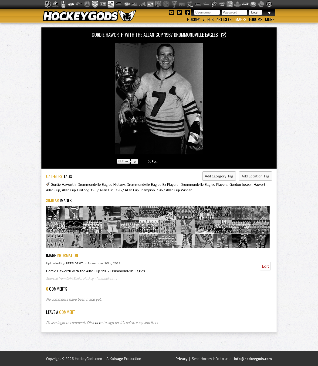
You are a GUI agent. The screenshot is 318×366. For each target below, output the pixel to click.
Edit (265, 266)
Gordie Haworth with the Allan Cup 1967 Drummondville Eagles (156, 34)
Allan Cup (53, 190)
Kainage (116, 358)
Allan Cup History (75, 190)
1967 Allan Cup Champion (135, 190)
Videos (208, 19)
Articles (224, 19)
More (269, 19)
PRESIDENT (74, 263)
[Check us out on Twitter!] (180, 12)
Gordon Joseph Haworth (248, 184)
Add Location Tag (255, 176)
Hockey (193, 19)
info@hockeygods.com (253, 358)
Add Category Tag (219, 176)
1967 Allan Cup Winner (174, 190)
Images (240, 19)
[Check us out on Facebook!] (187, 12)
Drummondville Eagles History (101, 184)
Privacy (181, 358)
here (98, 322)
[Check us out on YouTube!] (172, 12)
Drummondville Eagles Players (204, 184)
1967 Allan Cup (102, 190)
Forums (255, 19)
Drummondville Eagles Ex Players (153, 184)
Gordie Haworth (63, 184)
